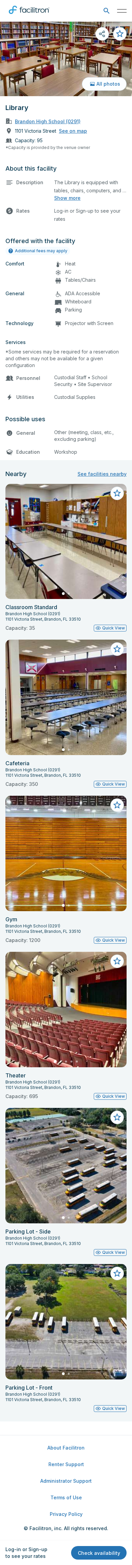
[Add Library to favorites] (120, 34)
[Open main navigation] (122, 11)
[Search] (106, 11)
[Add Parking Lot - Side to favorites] (117, 1117)
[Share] (102, 34)
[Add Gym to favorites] (117, 805)
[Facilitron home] (29, 15)
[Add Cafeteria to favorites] (117, 649)
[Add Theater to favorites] (117, 961)
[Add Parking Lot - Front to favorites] (117, 1273)
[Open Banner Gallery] (66, 59)
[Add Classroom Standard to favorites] (117, 493)
